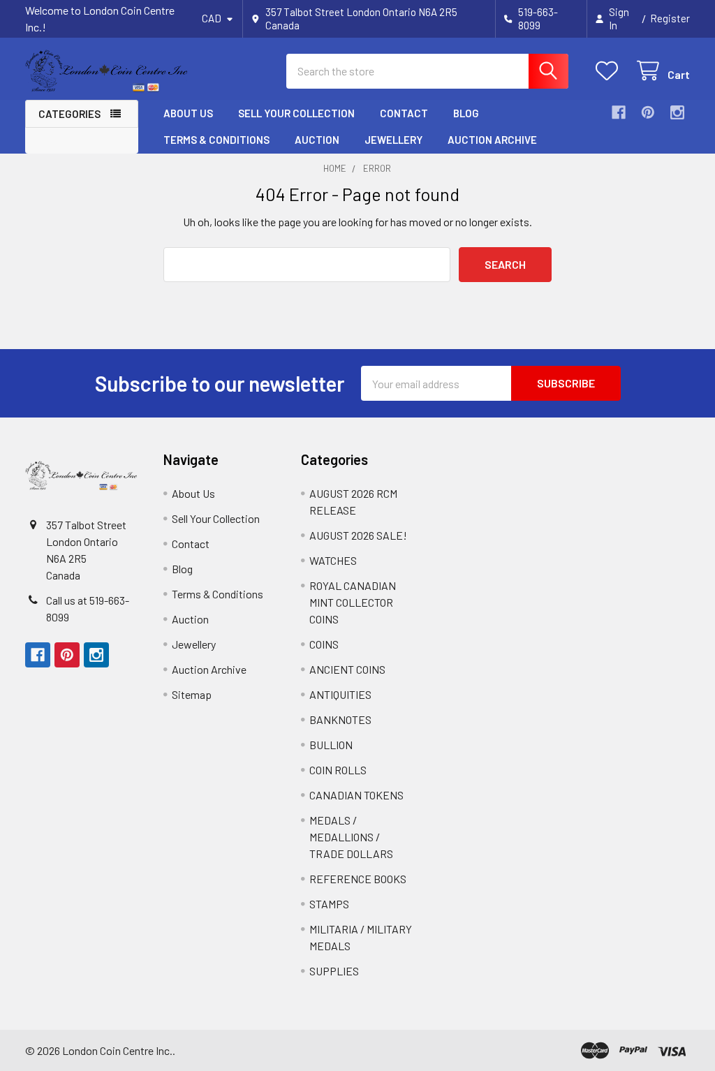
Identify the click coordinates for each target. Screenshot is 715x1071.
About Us (188, 113)
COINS (324, 644)
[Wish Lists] (610, 71)
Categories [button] (69, 114)
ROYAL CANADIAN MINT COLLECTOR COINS (352, 602)
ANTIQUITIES (340, 694)
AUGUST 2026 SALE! (358, 535)
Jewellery (393, 139)
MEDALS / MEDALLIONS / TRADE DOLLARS (351, 836)
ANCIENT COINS (347, 669)
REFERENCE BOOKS (357, 878)
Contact (404, 113)
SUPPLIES (334, 970)
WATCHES (333, 560)
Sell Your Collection (296, 113)
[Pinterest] (648, 112)
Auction (317, 139)
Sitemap (192, 694)
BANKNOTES (340, 719)
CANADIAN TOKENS (356, 795)
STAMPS (329, 903)
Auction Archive (492, 139)
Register (670, 18)
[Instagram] (677, 112)
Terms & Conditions (216, 139)
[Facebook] (618, 112)
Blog (466, 113)
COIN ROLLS (338, 769)
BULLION (331, 744)
